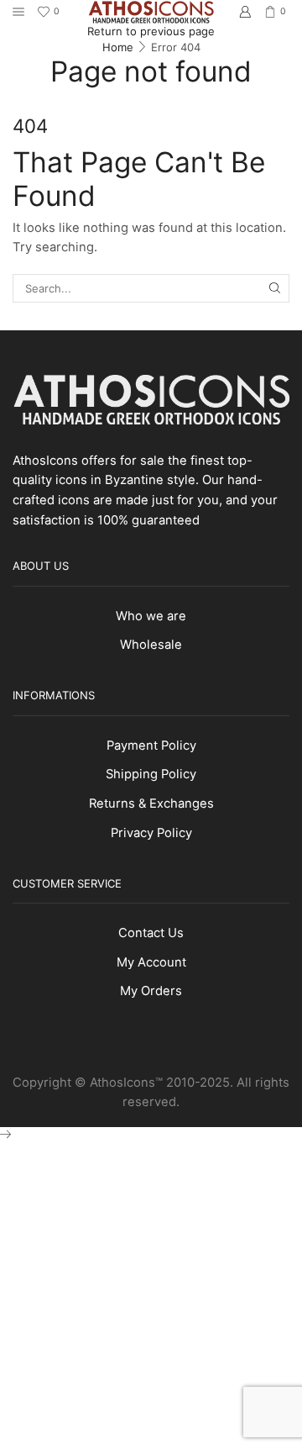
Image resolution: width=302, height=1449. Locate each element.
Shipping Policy (151, 774)
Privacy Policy (151, 832)
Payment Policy (151, 745)
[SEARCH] (275, 288)
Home (117, 47)
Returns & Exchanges (151, 803)
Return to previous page (151, 31)
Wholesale (151, 644)
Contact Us (151, 933)
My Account (151, 962)
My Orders (151, 990)
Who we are (151, 616)
